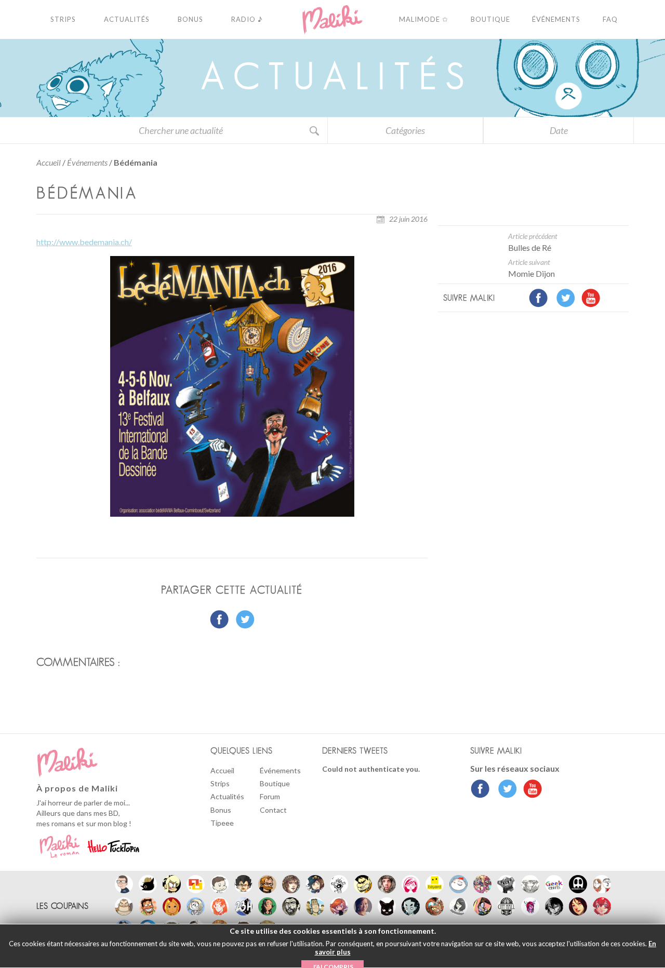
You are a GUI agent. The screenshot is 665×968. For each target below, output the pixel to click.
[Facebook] (480, 789)
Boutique (275, 783)
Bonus (220, 809)
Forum (270, 796)
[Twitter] (504, 789)
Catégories (405, 130)
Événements (87, 162)
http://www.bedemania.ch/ (84, 242)
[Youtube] (530, 789)
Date (559, 130)
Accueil (48, 162)
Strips (220, 783)
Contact (273, 809)
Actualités (227, 796)
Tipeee (222, 822)
